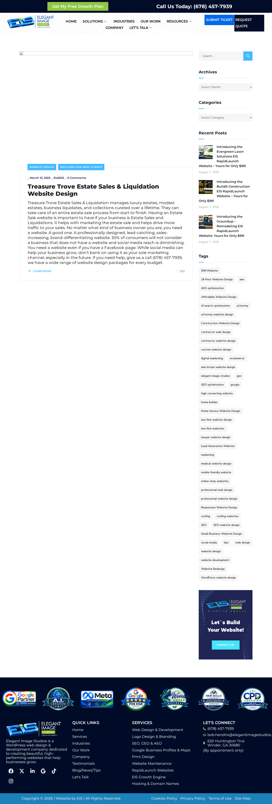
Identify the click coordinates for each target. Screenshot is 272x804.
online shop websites (215, 481)
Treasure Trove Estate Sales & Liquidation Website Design (93, 190)
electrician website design (218, 367)
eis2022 (59, 178)
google (235, 385)
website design (211, 551)
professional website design (219, 499)
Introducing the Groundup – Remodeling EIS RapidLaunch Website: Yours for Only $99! (221, 226)
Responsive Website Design (219, 507)
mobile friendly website (216, 472)
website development (215, 560)
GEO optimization (212, 385)
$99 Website (209, 271)
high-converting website (217, 393)
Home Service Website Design (220, 411)
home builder (209, 402)
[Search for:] (225, 56)
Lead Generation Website (218, 446)
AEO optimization (212, 288)
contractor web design (216, 332)
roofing (205, 516)
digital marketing (212, 358)
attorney (242, 306)
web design (242, 542)
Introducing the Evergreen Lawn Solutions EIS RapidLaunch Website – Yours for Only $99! (222, 156)
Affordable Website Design (218, 297)
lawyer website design (215, 437)
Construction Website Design (220, 323)
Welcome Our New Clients (81, 166)
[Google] (43, 771)
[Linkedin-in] (32, 771)
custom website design (216, 349)
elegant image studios (215, 376)
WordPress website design (218, 578)
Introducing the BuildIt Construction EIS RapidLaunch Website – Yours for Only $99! (224, 191)
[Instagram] (11, 781)
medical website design (216, 463)
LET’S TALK (138, 28)
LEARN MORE (41, 271)
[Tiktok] (54, 771)
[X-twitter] (22, 771)
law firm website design (216, 420)
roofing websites (228, 516)
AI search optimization (215, 306)
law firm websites (212, 428)
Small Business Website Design (221, 534)
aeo (242, 279)
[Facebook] (11, 771)
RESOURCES (177, 21)
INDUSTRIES (124, 21)
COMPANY (114, 28)
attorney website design (217, 314)
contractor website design (218, 341)
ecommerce (237, 358)
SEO (204, 525)
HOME (71, 21)
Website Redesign (213, 569)
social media (209, 542)
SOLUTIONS (93, 21)
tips (226, 542)
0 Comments (76, 178)
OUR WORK (151, 21)
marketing (207, 455)
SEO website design (226, 525)
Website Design (41, 166)
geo (239, 376)
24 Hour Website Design (217, 279)
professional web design (216, 490)
